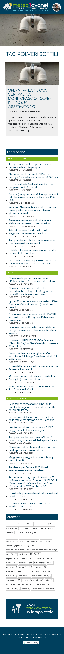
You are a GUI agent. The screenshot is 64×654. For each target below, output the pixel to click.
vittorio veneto (13, 589)
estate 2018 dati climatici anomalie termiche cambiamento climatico (31, 550)
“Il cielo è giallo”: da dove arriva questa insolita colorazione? (31, 505)
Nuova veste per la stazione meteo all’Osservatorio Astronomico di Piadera (32, 280)
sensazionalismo (13, 580)
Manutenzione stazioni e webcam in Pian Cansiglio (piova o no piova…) (32, 378)
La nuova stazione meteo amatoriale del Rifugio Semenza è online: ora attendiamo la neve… (33, 330)
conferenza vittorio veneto (46, 537)
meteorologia (39, 563)
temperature (28, 584)
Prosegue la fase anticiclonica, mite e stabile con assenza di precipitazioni (30, 222)
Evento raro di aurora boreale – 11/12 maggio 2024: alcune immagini (31, 429)
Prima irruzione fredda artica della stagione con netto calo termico (28, 232)
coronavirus (12, 541)
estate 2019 (11, 554)
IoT (31, 558)
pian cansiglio (25, 567)
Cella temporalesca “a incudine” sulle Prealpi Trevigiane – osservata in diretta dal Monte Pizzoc (32, 406)
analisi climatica (13, 524)
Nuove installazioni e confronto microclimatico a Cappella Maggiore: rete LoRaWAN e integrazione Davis (32, 291)
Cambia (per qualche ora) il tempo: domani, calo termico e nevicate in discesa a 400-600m (33, 197)
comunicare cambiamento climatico (20, 537)
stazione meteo (13, 584)
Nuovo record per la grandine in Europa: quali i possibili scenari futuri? (32, 449)
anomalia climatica (43, 524)
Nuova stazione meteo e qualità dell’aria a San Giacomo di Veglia (33, 388)
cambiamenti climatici (28, 528)
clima (9, 532)
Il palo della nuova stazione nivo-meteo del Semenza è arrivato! (33, 368)
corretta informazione (29, 541)
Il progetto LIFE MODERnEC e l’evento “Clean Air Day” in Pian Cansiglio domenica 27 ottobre (33, 343)
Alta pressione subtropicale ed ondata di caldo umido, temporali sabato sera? (32, 262)
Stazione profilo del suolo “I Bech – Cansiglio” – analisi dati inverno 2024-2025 (33, 176)
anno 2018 (28, 524)
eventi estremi (25, 554)
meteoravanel (25, 563)
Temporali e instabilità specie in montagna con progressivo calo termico (33, 242)
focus (37, 554)
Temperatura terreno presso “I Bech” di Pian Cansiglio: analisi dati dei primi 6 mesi (33, 439)
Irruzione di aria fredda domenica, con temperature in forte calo (31, 186)
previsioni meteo (42, 571)
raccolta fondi (24, 576)
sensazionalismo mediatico (32, 580)
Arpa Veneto (11, 528)
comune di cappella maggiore (26, 532)
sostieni (49, 580)
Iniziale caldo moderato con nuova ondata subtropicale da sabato (33, 252)
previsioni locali (25, 571)
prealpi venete (40, 567)
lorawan (40, 558)
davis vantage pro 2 (14, 545)
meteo (49, 558)
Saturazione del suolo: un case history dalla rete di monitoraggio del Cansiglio (31, 418)
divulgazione (30, 545)
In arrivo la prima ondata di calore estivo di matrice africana (33, 495)
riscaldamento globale (41, 576)
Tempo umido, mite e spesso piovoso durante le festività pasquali (30, 165)
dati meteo (45, 541)
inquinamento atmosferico (16, 558)
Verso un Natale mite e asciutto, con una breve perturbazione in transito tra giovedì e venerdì (32, 210)
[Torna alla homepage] (25, 7)
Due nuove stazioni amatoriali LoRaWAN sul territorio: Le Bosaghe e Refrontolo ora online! (32, 317)
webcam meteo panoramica (43, 589)
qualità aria (11, 576)
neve (50, 563)
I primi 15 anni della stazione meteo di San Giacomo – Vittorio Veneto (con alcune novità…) (33, 304)
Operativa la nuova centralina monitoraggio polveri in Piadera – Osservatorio (30, 99)
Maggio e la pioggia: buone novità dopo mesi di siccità (32, 459)
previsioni (11, 571)
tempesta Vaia (42, 584)
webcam (26, 589)
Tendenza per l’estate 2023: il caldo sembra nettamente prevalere (29, 469)
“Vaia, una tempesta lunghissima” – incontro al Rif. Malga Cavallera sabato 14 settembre (33, 356)
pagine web (11, 567)
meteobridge (11, 563)
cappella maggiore (47, 528)
